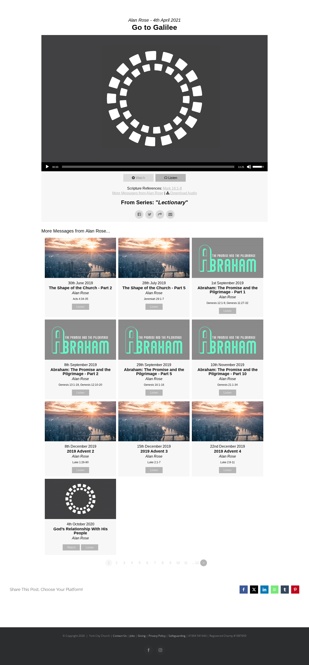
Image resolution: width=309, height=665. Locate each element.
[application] (154, 166)
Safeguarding (177, 636)
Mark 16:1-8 (172, 188)
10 (178, 563)
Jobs (132, 636)
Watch (140, 178)
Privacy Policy (157, 636)
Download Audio (183, 193)
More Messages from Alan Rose (137, 193)
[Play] (47, 166)
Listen (172, 178)
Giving (142, 636)
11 (186, 563)
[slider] (148, 167)
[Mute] (249, 166)
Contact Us (120, 636)
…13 (195, 563)
